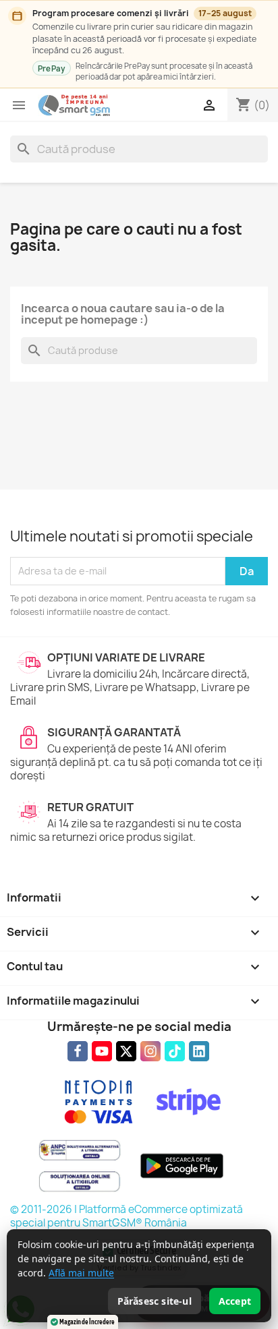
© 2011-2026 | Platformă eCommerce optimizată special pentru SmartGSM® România (126, 1216)
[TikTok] (175, 1051)
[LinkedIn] (199, 1051)
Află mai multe (81, 1272)
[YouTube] (102, 1051)
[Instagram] (150, 1051)
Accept (235, 1301)
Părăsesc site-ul (154, 1301)
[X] (126, 1051)
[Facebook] (77, 1051)
